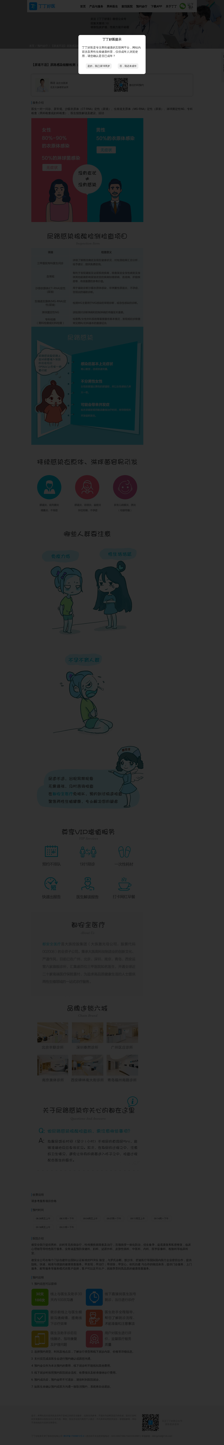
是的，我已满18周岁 (99, 66)
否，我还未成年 (128, 66)
